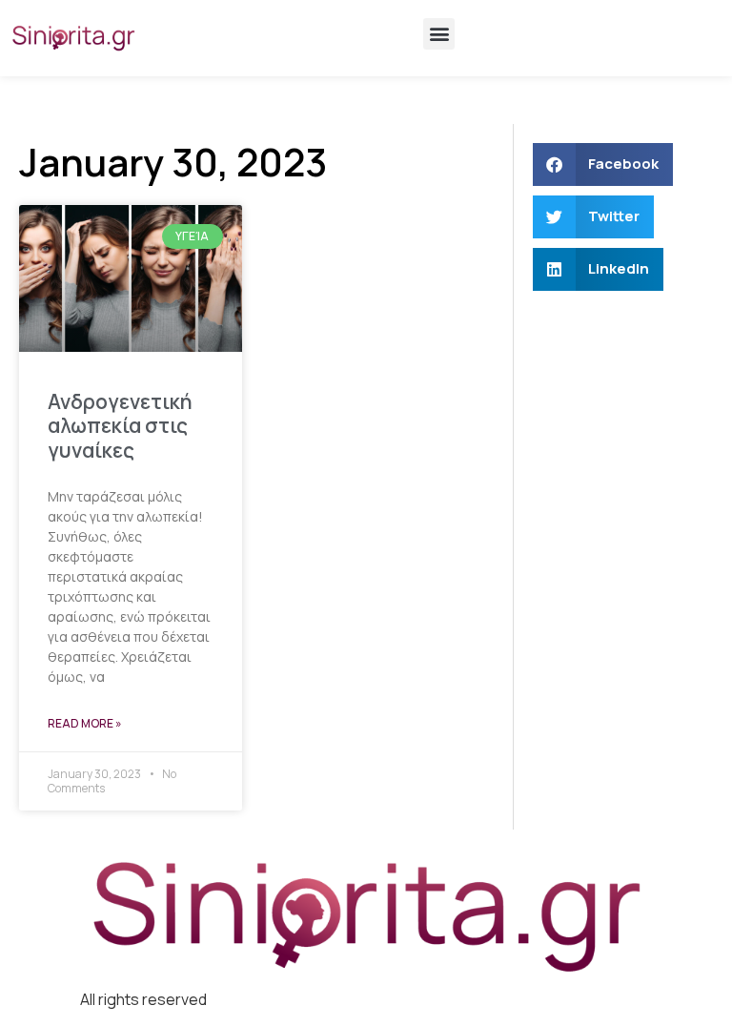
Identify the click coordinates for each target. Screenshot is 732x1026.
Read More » (85, 723)
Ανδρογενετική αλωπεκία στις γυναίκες (120, 425)
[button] (439, 34)
